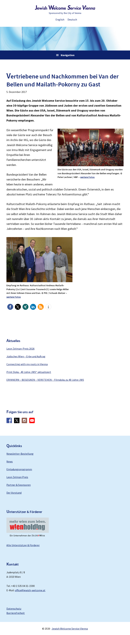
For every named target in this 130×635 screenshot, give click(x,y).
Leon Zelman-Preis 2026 (20, 348)
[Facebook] (9, 422)
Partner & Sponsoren (18, 485)
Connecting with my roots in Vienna (27, 364)
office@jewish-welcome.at (30, 590)
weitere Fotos (87, 177)
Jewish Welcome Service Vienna (65, 7)
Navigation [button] (67, 55)
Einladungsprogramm (19, 469)
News (9, 461)
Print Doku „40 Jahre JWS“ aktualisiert (28, 372)
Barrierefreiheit (15, 613)
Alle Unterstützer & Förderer (23, 545)
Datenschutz (13, 608)
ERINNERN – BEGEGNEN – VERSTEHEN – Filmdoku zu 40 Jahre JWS (45, 379)
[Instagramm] (24, 422)
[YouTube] (32, 422)
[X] (16, 422)
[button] (10, 307)
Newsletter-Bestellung (20, 453)
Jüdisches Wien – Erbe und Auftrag (25, 356)
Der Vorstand (13, 492)
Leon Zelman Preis (17, 477)
